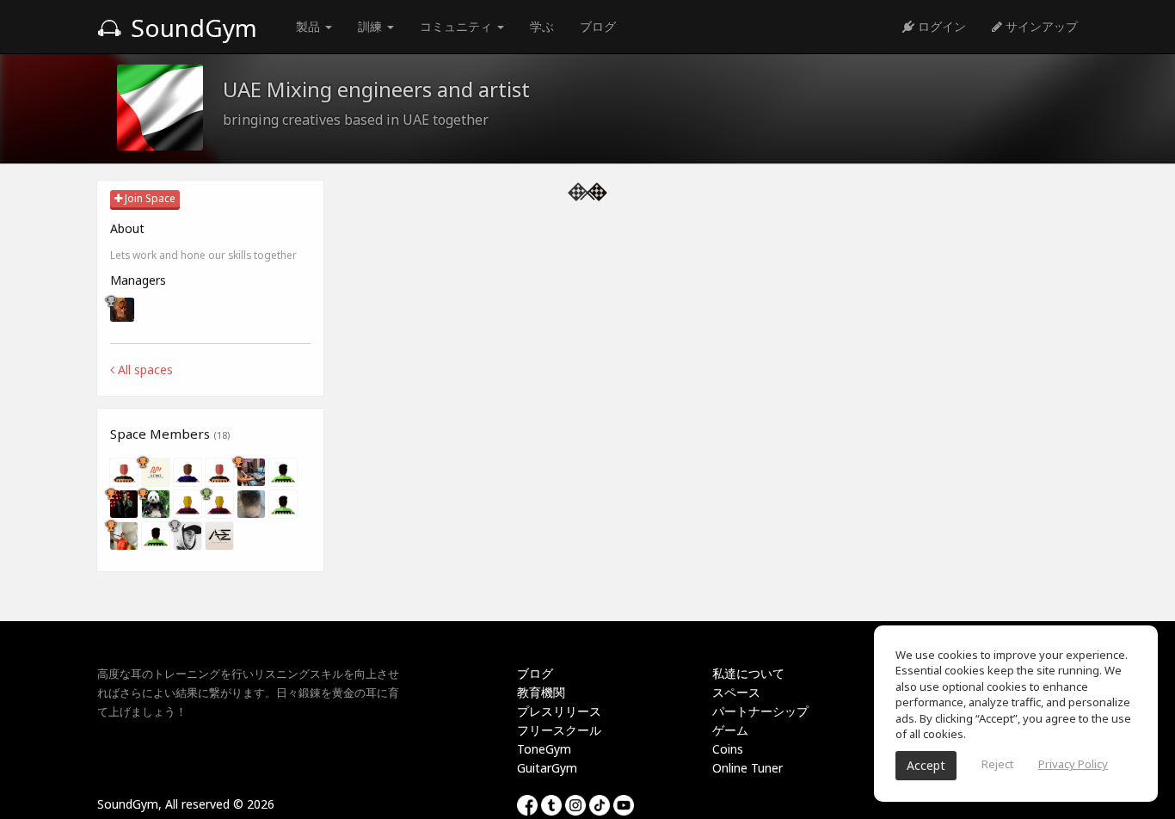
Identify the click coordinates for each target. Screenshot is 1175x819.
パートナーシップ (760, 711)
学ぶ (542, 26)
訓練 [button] (371, 26)
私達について (748, 673)
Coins (727, 749)
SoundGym (191, 27)
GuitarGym (547, 768)
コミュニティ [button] (457, 26)
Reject (997, 764)
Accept (926, 765)
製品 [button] (309, 26)
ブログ (598, 26)
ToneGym (544, 749)
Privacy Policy (1073, 764)
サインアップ (1040, 26)
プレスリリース (559, 711)
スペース (736, 692)
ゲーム (730, 730)
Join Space (148, 198)
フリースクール (559, 730)
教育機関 (541, 692)
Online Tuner (747, 768)
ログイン (940, 26)
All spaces (143, 369)
